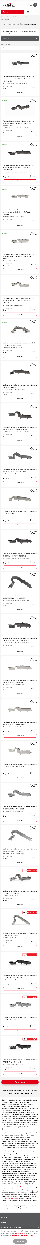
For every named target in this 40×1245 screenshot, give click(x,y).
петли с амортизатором (10, 1198)
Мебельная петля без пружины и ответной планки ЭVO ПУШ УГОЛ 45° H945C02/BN (20, 470)
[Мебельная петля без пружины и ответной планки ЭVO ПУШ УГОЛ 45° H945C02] (20, 803)
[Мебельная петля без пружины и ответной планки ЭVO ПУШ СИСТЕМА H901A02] (20, 677)
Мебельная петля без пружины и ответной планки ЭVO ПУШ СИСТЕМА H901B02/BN (20, 555)
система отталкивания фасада (12, 1186)
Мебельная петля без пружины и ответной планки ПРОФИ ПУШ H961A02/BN (20, 976)
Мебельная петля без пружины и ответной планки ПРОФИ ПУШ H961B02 (20, 1019)
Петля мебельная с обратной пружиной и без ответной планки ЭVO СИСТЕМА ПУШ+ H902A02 (18, 212)
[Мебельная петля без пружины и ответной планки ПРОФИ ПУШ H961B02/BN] (20, 1056)
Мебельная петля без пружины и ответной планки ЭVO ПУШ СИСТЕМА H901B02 (20, 723)
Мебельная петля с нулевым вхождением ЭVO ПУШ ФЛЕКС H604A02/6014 (19, 344)
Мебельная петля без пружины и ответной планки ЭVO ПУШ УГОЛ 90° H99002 (20, 850)
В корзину (20, 92)
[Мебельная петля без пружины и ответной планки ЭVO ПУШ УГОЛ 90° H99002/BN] (20, 592)
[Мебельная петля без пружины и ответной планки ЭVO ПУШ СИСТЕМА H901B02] (20, 719)
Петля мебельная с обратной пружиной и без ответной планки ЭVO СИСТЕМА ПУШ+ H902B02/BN (18, 79)
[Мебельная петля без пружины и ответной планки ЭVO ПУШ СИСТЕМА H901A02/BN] (20, 634)
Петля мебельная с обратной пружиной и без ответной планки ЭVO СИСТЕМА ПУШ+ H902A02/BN (18, 168)
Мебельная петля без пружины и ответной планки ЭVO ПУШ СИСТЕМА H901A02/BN (20, 639)
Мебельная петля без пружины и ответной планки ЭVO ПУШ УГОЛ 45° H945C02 (20, 808)
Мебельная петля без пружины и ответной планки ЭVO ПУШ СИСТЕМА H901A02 (20, 681)
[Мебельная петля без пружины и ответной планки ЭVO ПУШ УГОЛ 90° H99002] (20, 845)
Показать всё (20, 1082)
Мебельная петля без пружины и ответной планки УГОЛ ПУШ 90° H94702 (20, 934)
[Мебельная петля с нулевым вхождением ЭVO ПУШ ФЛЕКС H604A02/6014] (20, 339)
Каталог (5, 12)
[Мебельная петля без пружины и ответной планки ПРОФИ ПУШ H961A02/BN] (20, 972)
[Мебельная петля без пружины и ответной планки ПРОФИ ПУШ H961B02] (20, 1014)
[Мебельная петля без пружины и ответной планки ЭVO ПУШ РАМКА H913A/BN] (20, 381)
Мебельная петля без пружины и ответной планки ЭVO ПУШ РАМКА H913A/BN (20, 386)
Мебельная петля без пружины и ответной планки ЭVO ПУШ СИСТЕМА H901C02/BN (20, 428)
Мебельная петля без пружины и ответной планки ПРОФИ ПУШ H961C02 (20, 892)
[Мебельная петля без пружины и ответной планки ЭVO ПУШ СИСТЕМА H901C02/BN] (20, 424)
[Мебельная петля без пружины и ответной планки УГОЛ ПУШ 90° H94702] (20, 930)
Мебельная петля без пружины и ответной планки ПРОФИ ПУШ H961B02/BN (20, 1061)
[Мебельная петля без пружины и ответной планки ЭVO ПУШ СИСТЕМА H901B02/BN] (20, 550)
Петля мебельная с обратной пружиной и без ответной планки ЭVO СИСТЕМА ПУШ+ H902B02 (18, 256)
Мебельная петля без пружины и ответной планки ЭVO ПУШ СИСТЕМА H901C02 (20, 766)
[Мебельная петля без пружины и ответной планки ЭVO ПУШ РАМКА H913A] (20, 508)
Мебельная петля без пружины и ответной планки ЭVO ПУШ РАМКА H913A (20, 513)
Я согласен (20, 1241)
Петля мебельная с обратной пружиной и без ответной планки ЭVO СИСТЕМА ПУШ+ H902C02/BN (18, 123)
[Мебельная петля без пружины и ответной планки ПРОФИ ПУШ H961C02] (20, 887)
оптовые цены (7, 33)
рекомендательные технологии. (22, 1235)
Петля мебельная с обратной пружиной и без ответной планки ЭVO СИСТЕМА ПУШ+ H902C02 (18, 301)
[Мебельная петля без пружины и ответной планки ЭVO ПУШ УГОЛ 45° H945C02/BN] (20, 466)
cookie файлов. (20, 1233)
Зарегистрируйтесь (8, 31)
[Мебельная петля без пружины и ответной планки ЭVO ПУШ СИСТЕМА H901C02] (20, 761)
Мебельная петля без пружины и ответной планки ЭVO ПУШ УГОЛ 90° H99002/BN (20, 597)
